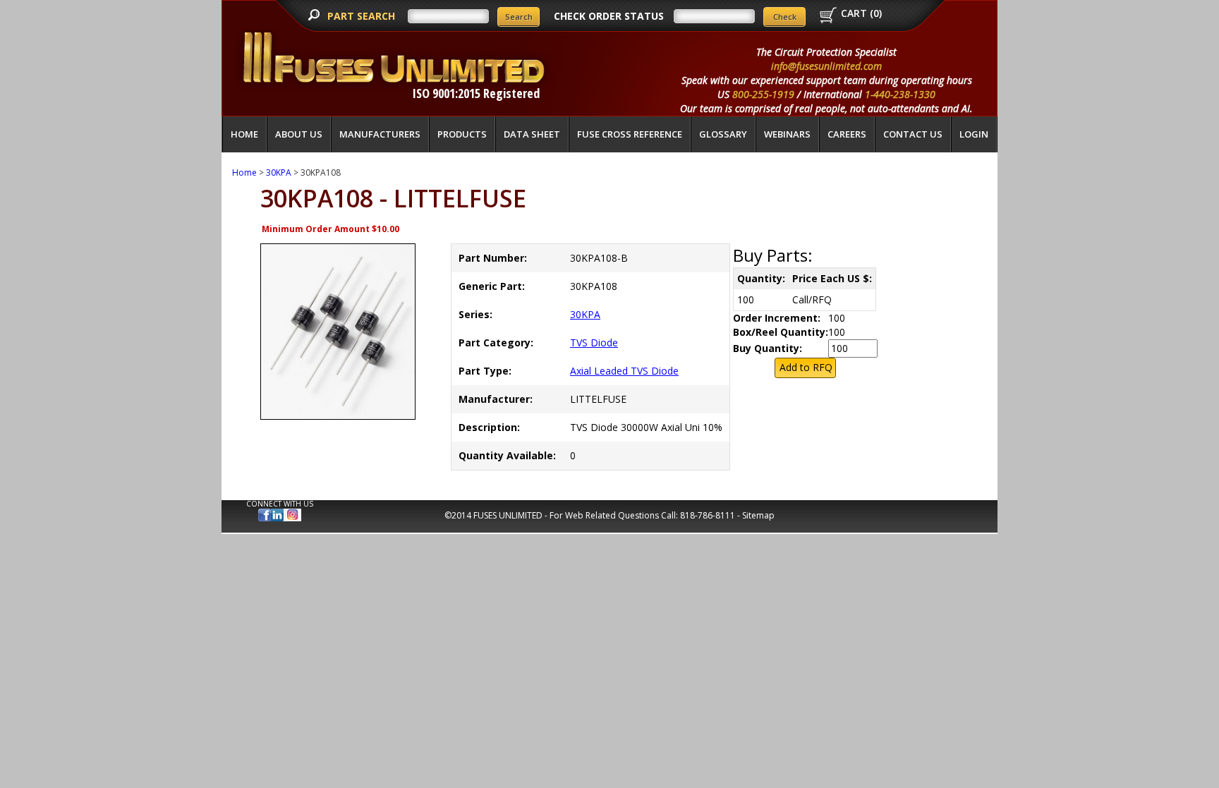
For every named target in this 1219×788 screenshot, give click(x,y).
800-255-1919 (763, 94)
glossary (723, 134)
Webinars (787, 134)
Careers (846, 134)
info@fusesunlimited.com (826, 66)
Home (244, 134)
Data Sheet (532, 134)
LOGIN (973, 134)
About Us (298, 134)
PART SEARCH (362, 16)
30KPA (278, 172)
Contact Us (912, 134)
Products (462, 134)
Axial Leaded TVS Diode (624, 370)
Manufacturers (379, 134)
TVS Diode (594, 342)
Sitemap (758, 515)
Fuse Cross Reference (629, 134)
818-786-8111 (707, 515)
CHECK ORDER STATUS (609, 16)
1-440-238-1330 (900, 94)
